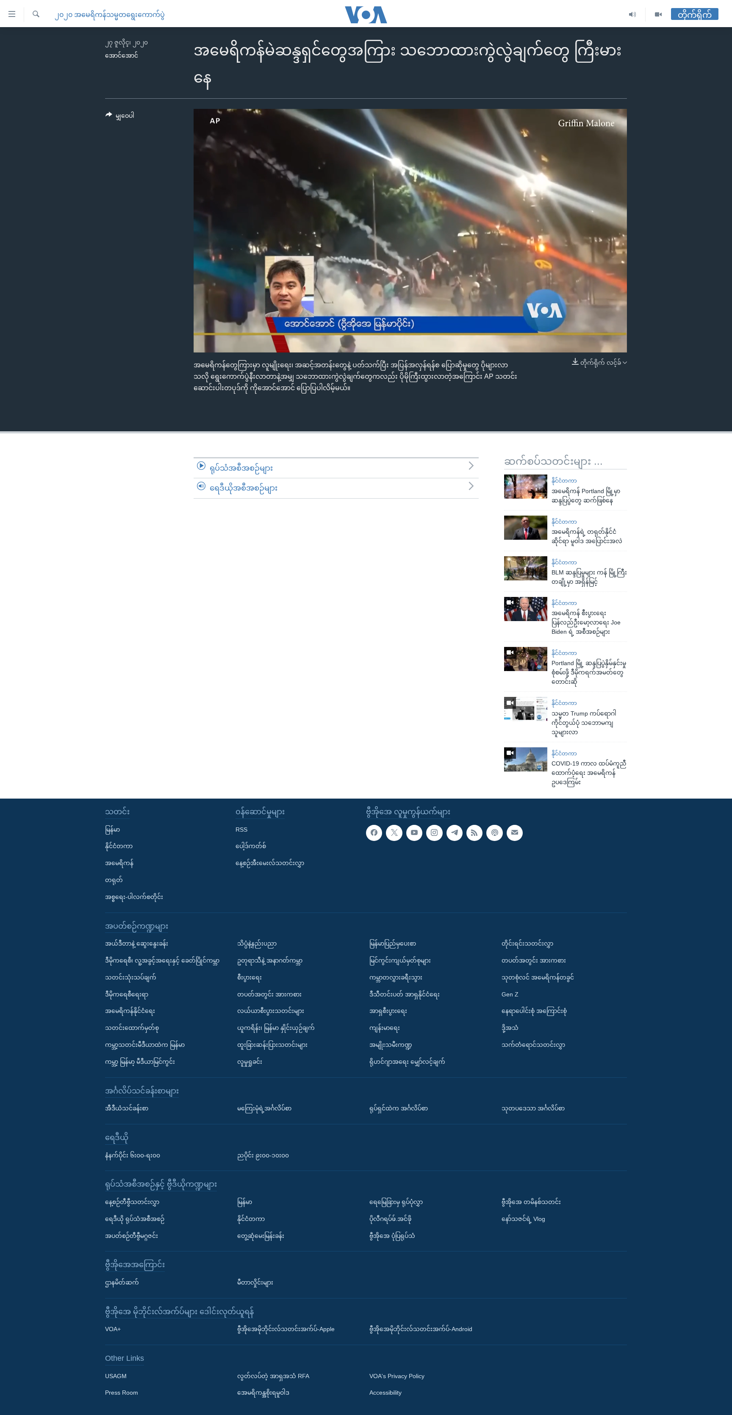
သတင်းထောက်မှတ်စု (132, 1027)
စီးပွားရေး (249, 977)
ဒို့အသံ (510, 1027)
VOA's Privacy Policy (396, 1375)
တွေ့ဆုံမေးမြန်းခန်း (260, 1235)
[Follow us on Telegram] (454, 832)
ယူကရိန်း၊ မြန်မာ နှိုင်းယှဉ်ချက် (276, 1027)
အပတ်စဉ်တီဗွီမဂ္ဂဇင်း (131, 1235)
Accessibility (385, 1392)
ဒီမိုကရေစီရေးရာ (126, 993)
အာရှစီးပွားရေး (388, 1010)
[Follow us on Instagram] (434, 832)
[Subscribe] (515, 832)
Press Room (121, 1392)
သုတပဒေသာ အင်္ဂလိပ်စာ (533, 1108)
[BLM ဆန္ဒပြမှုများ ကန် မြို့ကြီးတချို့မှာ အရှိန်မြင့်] (525, 568)
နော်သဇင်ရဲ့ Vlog (523, 1218)
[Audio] (633, 15)
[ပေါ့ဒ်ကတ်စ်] (494, 832)
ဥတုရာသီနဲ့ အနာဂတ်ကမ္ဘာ (269, 960)
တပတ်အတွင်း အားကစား (269, 993)
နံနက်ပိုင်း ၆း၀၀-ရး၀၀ (132, 1154)
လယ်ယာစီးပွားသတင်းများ (270, 1010)
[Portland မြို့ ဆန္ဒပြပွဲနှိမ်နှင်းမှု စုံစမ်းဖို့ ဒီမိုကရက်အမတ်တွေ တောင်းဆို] (525, 659)
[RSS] (474, 832)
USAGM (116, 1375)
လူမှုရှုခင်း (249, 1061)
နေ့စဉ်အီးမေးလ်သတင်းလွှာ (270, 863)
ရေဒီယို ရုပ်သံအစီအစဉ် (134, 1218)
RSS (241, 829)
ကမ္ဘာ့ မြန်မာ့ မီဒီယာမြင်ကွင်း (140, 1061)
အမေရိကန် (119, 863)
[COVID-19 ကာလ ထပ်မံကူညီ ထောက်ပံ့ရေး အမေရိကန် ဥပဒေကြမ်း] (525, 759)
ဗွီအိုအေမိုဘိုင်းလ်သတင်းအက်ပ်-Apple (286, 1329)
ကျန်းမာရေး (384, 1027)
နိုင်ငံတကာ (564, 480)
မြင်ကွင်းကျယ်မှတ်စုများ (400, 960)
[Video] (658, 15)
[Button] (119, 117)
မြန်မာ (112, 829)
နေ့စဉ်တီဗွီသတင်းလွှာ (132, 1202)
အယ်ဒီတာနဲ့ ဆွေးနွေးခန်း (136, 943)
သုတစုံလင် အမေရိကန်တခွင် (538, 977)
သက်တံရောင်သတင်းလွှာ (533, 1044)
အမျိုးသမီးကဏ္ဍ (390, 1044)
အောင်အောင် (121, 55)
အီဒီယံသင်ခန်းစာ (126, 1108)
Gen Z (510, 993)
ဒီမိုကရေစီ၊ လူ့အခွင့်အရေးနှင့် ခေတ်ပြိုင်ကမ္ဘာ (162, 960)
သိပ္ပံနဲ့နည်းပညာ (257, 943)
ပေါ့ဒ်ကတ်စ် (251, 846)
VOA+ (113, 1329)
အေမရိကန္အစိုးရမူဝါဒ (263, 1392)
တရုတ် (114, 880)
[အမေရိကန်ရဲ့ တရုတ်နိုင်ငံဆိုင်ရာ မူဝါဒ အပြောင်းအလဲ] (525, 528)
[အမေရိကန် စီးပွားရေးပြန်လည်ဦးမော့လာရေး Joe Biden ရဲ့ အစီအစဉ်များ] (525, 609)
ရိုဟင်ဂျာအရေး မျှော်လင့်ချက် (407, 1061)
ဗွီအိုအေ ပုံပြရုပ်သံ (392, 1235)
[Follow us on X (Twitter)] (394, 832)
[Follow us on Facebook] (374, 832)
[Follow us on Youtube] (414, 832)
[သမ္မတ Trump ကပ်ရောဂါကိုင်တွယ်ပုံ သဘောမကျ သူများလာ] (525, 709)
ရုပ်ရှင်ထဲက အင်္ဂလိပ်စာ (398, 1108)
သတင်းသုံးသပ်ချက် (130, 977)
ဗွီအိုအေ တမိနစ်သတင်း (531, 1202)
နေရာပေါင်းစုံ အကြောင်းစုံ (534, 1010)
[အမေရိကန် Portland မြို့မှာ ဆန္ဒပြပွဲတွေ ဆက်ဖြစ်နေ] (525, 486)
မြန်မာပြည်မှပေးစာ (392, 943)
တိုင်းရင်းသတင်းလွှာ (527, 943)
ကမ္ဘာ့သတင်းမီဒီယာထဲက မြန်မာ (145, 1044)
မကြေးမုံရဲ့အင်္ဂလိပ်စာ (264, 1108)
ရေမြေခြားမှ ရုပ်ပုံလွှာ (396, 1202)
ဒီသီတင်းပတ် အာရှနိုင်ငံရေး (404, 993)
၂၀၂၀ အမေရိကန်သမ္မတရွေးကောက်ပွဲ (110, 14)
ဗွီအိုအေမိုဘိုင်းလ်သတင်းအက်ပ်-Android (420, 1329)
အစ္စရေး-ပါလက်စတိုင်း (134, 896)
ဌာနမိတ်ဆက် (122, 1282)
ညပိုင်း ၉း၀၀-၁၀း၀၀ (263, 1154)
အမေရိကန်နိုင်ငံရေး (130, 1010)
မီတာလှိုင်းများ (255, 1282)
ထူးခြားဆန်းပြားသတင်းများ (272, 1044)
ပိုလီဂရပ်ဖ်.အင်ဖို (390, 1218)
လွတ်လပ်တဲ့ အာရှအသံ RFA (273, 1375)
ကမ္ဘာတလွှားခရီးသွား (395, 977)
